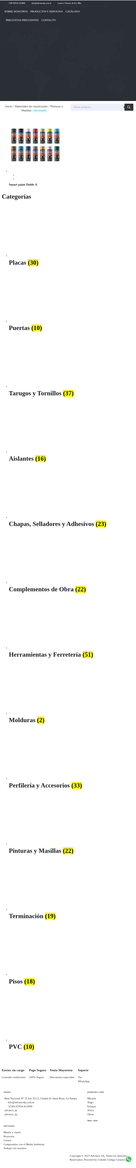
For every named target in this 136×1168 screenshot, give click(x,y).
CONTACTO (48, 20)
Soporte (83, 1070)
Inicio (8, 106)
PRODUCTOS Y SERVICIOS (46, 11)
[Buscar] (128, 107)
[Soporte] (82, 1061)
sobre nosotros (9, 1126)
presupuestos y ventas (95, 1092)
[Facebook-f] (97, 3)
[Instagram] (102, 3)
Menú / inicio (92, 1121)
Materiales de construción (31, 106)
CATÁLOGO (73, 11)
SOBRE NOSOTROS (16, 11)
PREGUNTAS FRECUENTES (22, 20)
